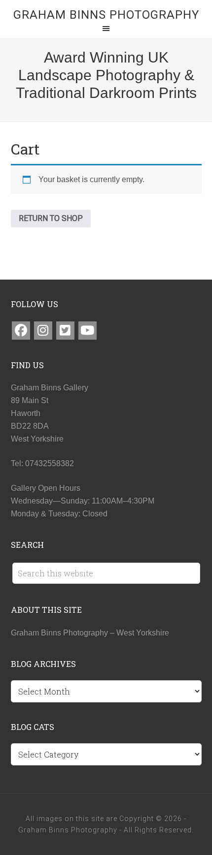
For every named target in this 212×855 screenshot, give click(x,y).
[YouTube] (87, 330)
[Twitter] (65, 330)
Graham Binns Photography (106, 15)
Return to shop (51, 218)
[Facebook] (21, 330)
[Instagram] (43, 330)
